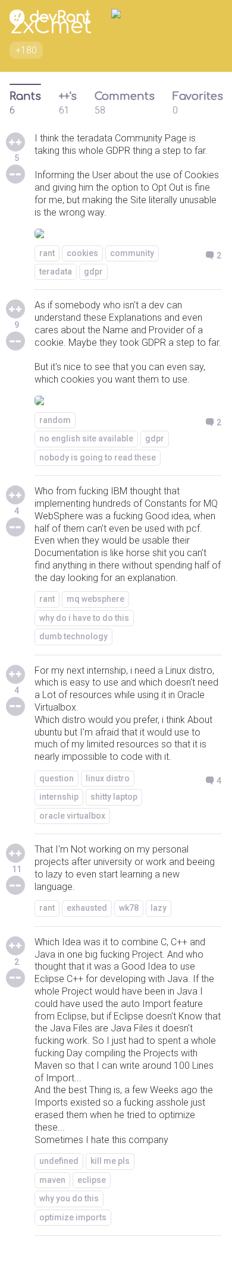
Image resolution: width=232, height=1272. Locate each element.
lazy (159, 908)
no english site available (86, 438)
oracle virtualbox (72, 815)
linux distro (108, 778)
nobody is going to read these (97, 457)
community (132, 253)
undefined (59, 1161)
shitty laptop (113, 796)
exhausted (87, 908)
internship (59, 796)
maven (52, 1180)
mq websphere (95, 599)
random (55, 420)
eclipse (91, 1180)
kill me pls (110, 1161)
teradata (55, 271)
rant (47, 253)
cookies (82, 253)
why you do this (69, 1198)
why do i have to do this (84, 618)
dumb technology (73, 636)
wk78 (129, 908)
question (56, 778)
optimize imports (72, 1217)
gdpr (93, 271)
